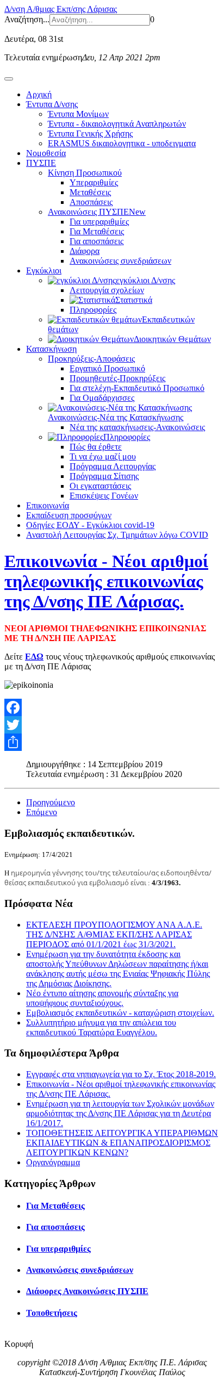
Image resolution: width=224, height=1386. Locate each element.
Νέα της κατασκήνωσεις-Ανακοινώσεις (137, 427)
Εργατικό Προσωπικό (107, 368)
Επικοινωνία (47, 505)
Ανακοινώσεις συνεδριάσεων (120, 260)
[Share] (112, 742)
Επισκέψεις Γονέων (104, 495)
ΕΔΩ (34, 656)
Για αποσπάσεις (96, 241)
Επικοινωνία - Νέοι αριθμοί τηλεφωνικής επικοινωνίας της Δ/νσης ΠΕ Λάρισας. (106, 581)
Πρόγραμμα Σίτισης (104, 476)
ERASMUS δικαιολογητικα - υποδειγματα (122, 143)
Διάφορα (84, 251)
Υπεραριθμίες (94, 182)
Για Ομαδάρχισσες (102, 397)
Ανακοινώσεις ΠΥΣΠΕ (97, 211)
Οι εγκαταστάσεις (100, 485)
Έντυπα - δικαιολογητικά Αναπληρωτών (117, 123)
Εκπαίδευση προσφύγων (68, 515)
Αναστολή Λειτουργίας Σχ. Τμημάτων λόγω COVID (117, 534)
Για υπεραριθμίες (99, 221)
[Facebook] (112, 707)
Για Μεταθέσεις (97, 231)
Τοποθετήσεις (51, 1312)
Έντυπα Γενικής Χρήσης (90, 133)
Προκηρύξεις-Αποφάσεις (91, 358)
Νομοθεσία (46, 153)
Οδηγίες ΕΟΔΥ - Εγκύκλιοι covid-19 (90, 525)
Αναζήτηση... (26, 19)
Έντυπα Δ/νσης (52, 104)
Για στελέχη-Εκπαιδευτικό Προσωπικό (137, 388)
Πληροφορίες (93, 309)
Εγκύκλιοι (43, 270)
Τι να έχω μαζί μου (103, 456)
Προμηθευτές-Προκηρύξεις (117, 378)
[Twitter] (112, 725)
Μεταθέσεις (90, 192)
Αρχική (39, 94)
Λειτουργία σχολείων (107, 290)
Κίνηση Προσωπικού (85, 172)
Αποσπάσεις (91, 202)
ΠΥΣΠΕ (41, 162)
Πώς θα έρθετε (96, 446)
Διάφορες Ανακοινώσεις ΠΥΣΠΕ (87, 1291)
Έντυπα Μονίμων (78, 114)
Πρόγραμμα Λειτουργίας (112, 466)
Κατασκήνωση (51, 348)
